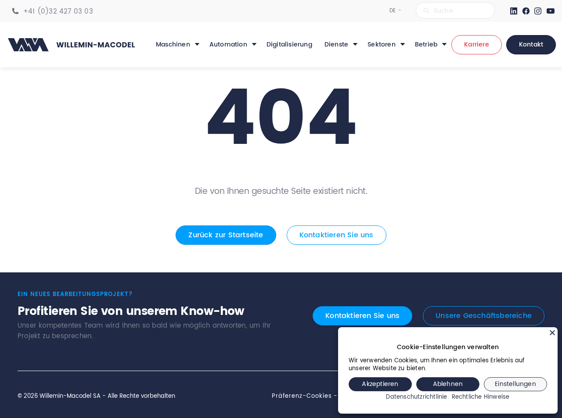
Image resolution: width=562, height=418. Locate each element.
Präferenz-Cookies (302, 396)
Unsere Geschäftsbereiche (484, 316)
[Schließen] (552, 332)
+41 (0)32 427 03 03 (58, 11)
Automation (228, 44)
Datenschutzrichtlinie (416, 397)
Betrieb (426, 44)
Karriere (476, 44)
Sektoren (381, 44)
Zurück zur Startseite (225, 235)
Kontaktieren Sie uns (336, 235)
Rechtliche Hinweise (481, 397)
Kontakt (531, 44)
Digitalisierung (289, 44)
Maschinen (173, 44)
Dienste (336, 44)
